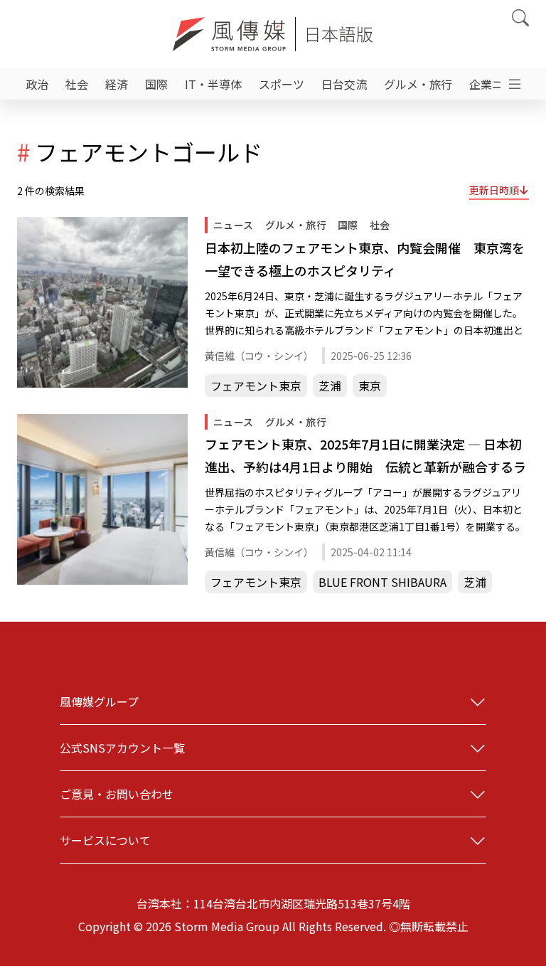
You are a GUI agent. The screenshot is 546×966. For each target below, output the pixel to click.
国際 (156, 83)
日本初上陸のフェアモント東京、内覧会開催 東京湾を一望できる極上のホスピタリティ (365, 259)
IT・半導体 (213, 83)
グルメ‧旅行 (418, 83)
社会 (76, 83)
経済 (116, 83)
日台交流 (344, 83)
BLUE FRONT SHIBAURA (382, 581)
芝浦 (329, 385)
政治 (37, 83)
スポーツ (281, 83)
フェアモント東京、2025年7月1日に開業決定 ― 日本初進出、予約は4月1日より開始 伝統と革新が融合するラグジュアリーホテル (365, 456)
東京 (369, 385)
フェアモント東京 (255, 385)
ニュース (233, 225)
